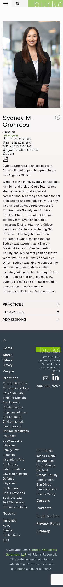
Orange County (47, 475)
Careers (43, 500)
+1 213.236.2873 (19, 142)
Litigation (9, 483)
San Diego (43, 484)
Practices (11, 378)
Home (8, 348)
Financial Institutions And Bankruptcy (13, 459)
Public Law (10, 488)
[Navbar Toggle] (3, 3)
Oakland (42, 470)
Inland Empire (46, 456)
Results (9, 513)
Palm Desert (45, 479)
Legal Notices (48, 516)
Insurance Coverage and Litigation (12, 440)
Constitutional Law (16, 388)
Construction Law (15, 383)
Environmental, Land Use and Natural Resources (16, 426)
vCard (9, 153)
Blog (6, 539)
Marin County (45, 465)
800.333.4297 (48, 386)
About (8, 355)
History (8, 365)
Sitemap (43, 531)
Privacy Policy (48, 523)
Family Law (11, 450)
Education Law (13, 393)
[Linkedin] (55, 379)
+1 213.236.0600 (18, 139)
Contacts (44, 508)
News (6, 525)
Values (7, 360)
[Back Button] (57, 117)
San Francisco (46, 489)
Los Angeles (11, 135)
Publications (11, 535)
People (8, 371)
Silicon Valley (46, 494)
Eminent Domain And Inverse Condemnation (14, 402)
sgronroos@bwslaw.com (21, 150)
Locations (44, 451)
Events (7, 530)
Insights (9, 520)
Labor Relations (14, 469)
